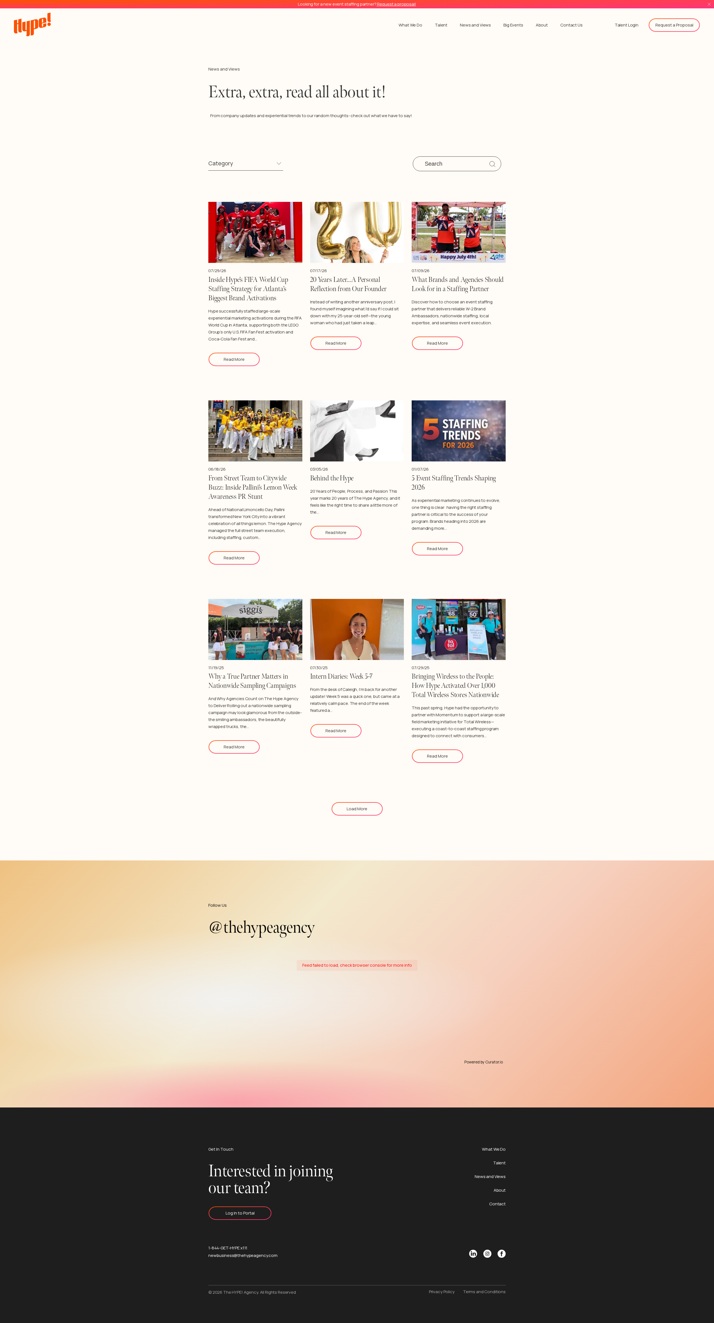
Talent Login (626, 25)
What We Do (410, 25)
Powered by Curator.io (483, 1062)
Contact (497, 1204)
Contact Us (571, 25)
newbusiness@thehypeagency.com (243, 1255)
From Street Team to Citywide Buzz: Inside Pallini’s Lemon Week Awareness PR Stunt (252, 487)
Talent (441, 25)
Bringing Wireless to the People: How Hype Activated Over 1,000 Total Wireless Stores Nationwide (455, 685)
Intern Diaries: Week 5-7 (341, 676)
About (542, 25)
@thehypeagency (261, 928)
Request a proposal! (396, 4)
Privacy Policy (442, 1292)
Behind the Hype (332, 478)
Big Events (513, 25)
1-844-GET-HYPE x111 (227, 1248)
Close (709, 4)
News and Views (475, 25)
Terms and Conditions (484, 1292)
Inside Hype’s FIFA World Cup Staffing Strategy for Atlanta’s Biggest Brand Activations (248, 289)
